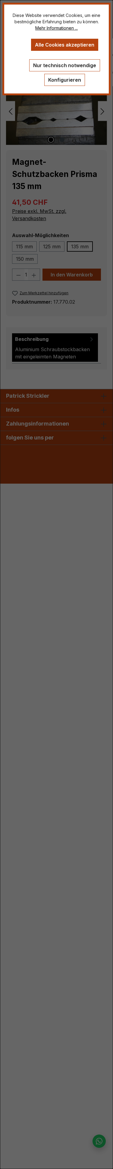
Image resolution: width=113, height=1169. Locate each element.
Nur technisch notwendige (64, 65)
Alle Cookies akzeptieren (64, 45)
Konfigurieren (64, 80)
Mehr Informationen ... (56, 28)
